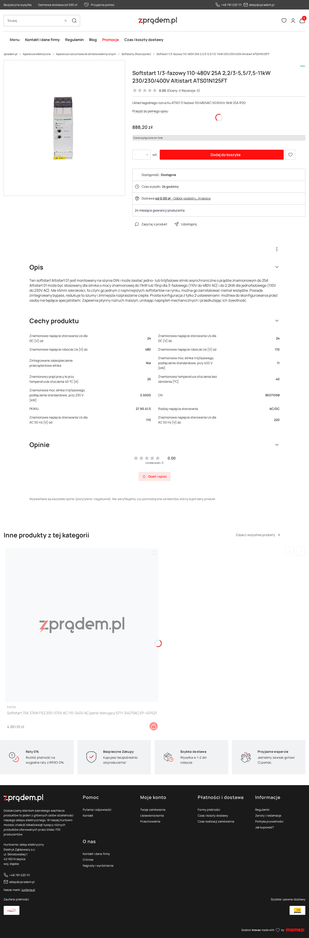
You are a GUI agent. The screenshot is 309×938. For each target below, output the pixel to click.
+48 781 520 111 (231, 5)
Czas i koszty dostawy (213, 815)
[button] (74, 20)
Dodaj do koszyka (225, 154)
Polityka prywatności (269, 821)
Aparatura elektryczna (37, 54)
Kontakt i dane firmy (96, 854)
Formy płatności (209, 810)
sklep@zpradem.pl (261, 5)
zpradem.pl (10, 54)
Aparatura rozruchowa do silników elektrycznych (86, 54)
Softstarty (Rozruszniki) (136, 54)
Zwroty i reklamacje (268, 815)
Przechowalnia (150, 821)
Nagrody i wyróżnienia (98, 865)
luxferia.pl (28, 890)
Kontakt (88, 815)
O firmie (88, 860)
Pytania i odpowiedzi (97, 810)
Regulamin (262, 810)
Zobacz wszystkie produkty (255, 535)
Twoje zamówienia (152, 810)
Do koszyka (154, 726)
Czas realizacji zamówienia (216, 821)
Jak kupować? (264, 827)
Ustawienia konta (152, 815)
